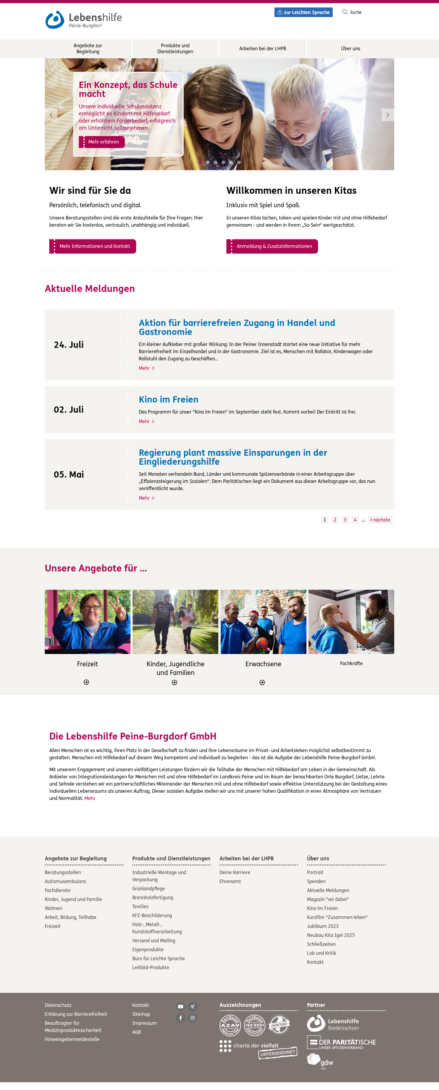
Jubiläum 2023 (323, 926)
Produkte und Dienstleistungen (175, 48)
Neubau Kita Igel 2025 (331, 935)
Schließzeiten (321, 944)
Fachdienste (57, 890)
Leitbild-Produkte (150, 967)
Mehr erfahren (103, 142)
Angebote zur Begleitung (87, 48)
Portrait (315, 872)
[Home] (83, 16)
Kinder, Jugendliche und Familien (176, 668)
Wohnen (53, 908)
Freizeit (87, 664)
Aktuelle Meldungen (328, 890)
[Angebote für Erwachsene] (263, 622)
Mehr (145, 368)
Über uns (350, 48)
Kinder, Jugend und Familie (73, 899)
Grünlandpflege (148, 888)
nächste (381, 520)
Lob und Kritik (321, 953)
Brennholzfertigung (152, 897)
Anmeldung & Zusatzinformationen (274, 246)
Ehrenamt (230, 881)
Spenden (316, 881)
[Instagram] (192, 1018)
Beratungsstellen (63, 872)
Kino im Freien (322, 908)
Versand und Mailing (153, 940)
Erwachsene (263, 664)
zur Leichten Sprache (307, 12)
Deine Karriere (235, 872)
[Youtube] (180, 1006)
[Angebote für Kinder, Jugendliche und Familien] (175, 622)
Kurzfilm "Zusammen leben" (337, 917)
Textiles (140, 906)
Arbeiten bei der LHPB (262, 48)
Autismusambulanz (65, 881)
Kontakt (315, 962)
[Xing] (192, 1006)
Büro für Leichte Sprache (158, 958)
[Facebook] (180, 1018)
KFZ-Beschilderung (152, 915)
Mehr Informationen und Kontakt (95, 246)
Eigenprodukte (148, 949)
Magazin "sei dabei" (328, 899)
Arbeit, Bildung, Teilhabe (70, 917)
